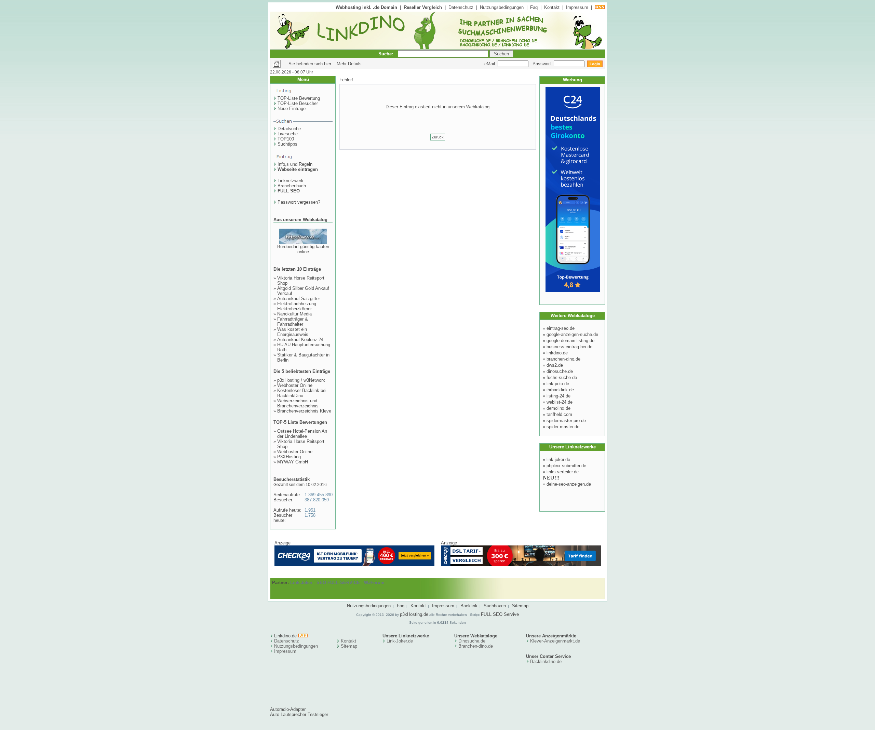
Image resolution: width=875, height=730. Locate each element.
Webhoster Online (294, 385)
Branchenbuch (292, 185)
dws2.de (555, 365)
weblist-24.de (560, 402)
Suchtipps (287, 144)
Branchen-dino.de (475, 646)
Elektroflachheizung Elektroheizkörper (296, 306)
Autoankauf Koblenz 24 (300, 339)
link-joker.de (558, 459)
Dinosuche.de (471, 641)
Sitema (348, 646)
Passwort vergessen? (299, 202)
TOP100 (286, 138)
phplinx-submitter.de (566, 465)
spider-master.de (563, 426)
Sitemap (520, 605)
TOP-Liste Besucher (298, 103)
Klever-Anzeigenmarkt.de (555, 641)
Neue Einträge (292, 108)
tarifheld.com (559, 414)
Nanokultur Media (294, 313)
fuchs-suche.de (562, 377)
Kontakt (552, 7)
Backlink (468, 605)
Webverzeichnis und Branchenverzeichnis (298, 403)
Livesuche (288, 133)
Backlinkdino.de (546, 661)
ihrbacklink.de (560, 389)
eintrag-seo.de (561, 328)
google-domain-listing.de (570, 340)
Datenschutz (460, 7)
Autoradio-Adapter (288, 709)
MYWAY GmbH (292, 461)
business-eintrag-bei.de (569, 346)
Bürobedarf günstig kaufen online (303, 249)
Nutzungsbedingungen (502, 7)
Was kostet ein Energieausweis (292, 332)
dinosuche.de (560, 371)
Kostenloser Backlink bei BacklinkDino (301, 393)
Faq (534, 7)
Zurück (438, 137)
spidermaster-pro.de (566, 420)
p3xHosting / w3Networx (301, 380)
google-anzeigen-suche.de (572, 334)
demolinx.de (558, 408)
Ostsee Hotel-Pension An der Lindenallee (302, 434)
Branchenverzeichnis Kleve (304, 411)
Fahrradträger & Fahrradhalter (292, 321)
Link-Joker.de (400, 641)
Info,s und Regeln (295, 164)
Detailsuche (289, 128)
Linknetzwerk (291, 180)
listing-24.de (558, 395)
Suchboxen (495, 605)
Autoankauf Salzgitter (298, 298)
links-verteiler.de (563, 471)
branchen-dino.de (563, 359)
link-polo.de (558, 383)
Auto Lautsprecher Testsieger (299, 714)
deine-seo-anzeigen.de (569, 484)
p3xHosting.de (414, 614)
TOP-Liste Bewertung (299, 98)
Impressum (577, 7)
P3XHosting (289, 456)
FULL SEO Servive (500, 614)
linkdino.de (557, 352)
